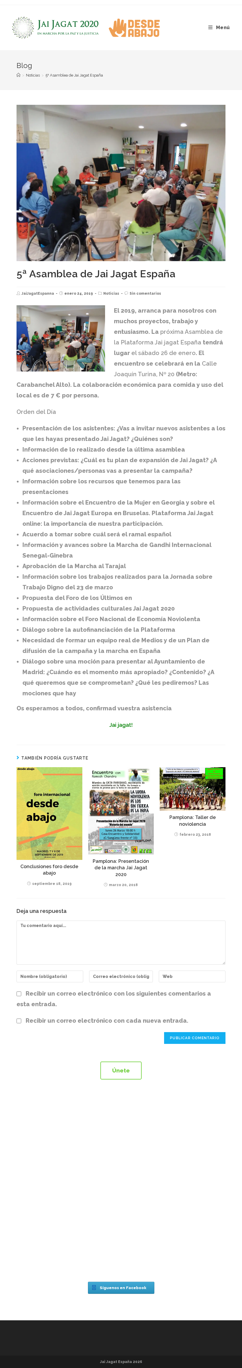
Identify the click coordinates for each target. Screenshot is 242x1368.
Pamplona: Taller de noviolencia (192, 821)
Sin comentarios (145, 293)
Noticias (111, 293)
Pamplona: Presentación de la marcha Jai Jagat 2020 (121, 867)
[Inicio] (18, 75)
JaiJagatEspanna (38, 293)
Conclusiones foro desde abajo (49, 870)
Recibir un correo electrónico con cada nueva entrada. (107, 1020)
